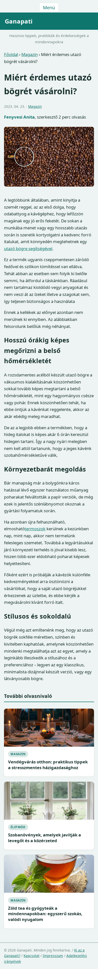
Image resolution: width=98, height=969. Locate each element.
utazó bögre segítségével (28, 248)
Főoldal (11, 54)
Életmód (18, 827)
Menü (49, 8)
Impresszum (53, 955)
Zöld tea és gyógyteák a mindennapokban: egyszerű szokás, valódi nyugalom (45, 913)
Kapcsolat (31, 955)
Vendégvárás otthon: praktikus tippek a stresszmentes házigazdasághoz (48, 764)
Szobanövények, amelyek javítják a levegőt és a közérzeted (44, 837)
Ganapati (18, 21)
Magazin (29, 54)
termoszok (35, 529)
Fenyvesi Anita (19, 117)
